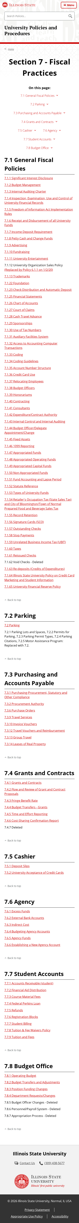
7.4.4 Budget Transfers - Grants (25, 807)
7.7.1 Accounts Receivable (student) (28, 983)
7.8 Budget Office (37, 148)
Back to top (14, 600)
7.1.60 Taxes (12, 549)
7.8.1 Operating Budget (20, 1076)
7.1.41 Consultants (17, 408)
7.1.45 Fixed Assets (17, 439)
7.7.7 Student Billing (18, 1024)
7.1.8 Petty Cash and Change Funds (28, 238)
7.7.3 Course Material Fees (22, 997)
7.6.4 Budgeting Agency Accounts (27, 931)
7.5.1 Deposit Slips (17, 866)
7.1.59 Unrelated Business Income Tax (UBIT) (35, 542)
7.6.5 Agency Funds (17, 938)
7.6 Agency (50, 130)
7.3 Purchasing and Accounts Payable (37, 113)
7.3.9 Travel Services (18, 717)
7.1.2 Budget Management (22, 185)
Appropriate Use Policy (27, 1216)
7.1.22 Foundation (16, 283)
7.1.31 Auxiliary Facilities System (26, 337)
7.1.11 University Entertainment (26, 259)
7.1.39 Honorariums (18, 395)
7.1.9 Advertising (15, 245)
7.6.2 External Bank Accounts (24, 918)
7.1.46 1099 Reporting (19, 446)
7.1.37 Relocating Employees (24, 381)
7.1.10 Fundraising (17, 252)
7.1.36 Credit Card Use (19, 375)
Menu (70, 5)
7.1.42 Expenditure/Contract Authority (30, 415)
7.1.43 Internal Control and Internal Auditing (34, 421)
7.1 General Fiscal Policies (37, 96)
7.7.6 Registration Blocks (21, 1017)
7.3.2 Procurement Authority (24, 704)
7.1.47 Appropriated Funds (22, 453)
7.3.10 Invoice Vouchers (20, 724)
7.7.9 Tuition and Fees (19, 1037)
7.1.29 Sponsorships (18, 323)
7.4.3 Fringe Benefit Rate (21, 801)
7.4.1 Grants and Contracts (23, 783)
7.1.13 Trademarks (17, 276)
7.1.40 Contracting (17, 401)
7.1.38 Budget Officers (19, 388)
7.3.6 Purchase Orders (19, 710)
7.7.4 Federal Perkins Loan (22, 1003)
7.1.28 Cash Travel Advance (23, 316)
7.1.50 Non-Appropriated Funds (26, 473)
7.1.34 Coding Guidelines (21, 361)
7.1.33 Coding (13, 355)
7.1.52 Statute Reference (21, 486)
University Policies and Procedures (30, 30)
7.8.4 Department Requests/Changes (29, 1096)
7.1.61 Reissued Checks (20, 555)
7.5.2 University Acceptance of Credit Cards (34, 873)
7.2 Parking (37, 104)
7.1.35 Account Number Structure (27, 368)
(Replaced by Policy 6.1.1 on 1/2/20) (28, 270)
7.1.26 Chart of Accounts (21, 303)
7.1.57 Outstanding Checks (22, 529)
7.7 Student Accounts (37, 139)
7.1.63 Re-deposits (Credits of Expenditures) (34, 569)
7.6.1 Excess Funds (17, 911)
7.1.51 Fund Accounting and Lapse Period (32, 479)
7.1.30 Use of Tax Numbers (22, 330)
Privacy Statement (37, 1210)
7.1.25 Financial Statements (23, 296)
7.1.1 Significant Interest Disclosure (28, 178)
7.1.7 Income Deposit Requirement (28, 232)
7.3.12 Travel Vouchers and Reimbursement (34, 731)
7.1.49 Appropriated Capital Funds (27, 466)
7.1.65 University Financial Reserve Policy (32, 587)
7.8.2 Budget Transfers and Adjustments (32, 1082)
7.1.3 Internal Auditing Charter (25, 191)
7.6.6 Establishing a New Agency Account (32, 945)
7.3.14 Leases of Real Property (25, 744)
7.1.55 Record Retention (20, 515)
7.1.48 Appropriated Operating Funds (30, 459)
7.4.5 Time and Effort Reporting (26, 814)
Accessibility (60, 1216)
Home (11, 49)
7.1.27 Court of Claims (19, 310)
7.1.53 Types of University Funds (26, 493)
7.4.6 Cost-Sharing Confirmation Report (31, 821)
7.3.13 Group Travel (17, 737)
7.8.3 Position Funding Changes (26, 1089)
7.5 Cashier (25, 130)
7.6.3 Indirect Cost (16, 925)
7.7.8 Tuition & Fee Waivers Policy (27, 1030)
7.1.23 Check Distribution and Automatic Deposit (38, 290)
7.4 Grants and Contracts (37, 122)
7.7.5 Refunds (13, 1010)
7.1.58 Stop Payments (19, 535)
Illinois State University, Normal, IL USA (44, 1201)
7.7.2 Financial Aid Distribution (25, 990)
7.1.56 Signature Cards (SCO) (24, 522)
